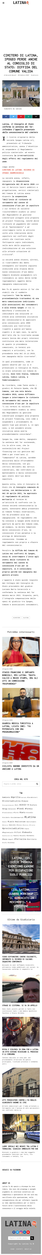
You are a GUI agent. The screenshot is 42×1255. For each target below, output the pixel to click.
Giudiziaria (34, 75)
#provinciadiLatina (13, 828)
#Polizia (19, 825)
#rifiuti (17, 832)
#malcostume (20, 821)
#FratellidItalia (7, 812)
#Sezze (4, 839)
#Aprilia (15, 797)
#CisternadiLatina (11, 801)
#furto (16, 812)
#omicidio (12, 825)
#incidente (6, 817)
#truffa (4, 842)
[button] (37, 784)
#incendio (29, 812)
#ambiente (6, 797)
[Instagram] (21, 1232)
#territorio (32, 839)
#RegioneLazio (7, 832)
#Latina (26, 617)
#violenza (11, 842)
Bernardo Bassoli (10, 75)
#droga (4, 809)
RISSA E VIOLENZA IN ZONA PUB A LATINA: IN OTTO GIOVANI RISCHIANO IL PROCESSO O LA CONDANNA (20, 1051)
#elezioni (12, 809)
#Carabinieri (32, 797)
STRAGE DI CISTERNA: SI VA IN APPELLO (19, 1005)
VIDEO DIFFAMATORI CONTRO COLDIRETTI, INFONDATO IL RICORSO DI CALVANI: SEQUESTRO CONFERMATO (19, 959)
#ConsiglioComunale (8, 805)
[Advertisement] (21, 28)
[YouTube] (28, 1232)
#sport (10, 839)
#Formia (28, 809)
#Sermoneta (30, 835)
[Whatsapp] (28, 116)
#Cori (17, 805)
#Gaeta (22, 812)
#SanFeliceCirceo (7, 835)
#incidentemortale (17, 817)
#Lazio (11, 821)
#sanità (16, 835)
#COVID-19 (24, 805)
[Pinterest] (21, 116)
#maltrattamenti (31, 821)
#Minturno (5, 825)
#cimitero (16, 617)
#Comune (24, 801)
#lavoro (4, 821)
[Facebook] (6, 116)
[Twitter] (13, 116)
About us (28, 1249)
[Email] (36, 116)
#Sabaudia (27, 832)
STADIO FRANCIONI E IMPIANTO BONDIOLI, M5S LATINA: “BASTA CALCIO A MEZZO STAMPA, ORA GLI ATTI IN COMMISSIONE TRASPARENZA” (20, 678)
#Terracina (20, 839)
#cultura (33, 805)
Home (12, 1249)
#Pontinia (25, 825)
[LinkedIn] (24, 1232)
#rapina (26, 828)
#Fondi (20, 808)
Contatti (19, 1249)
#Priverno (32, 825)
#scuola (23, 835)
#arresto (23, 797)
